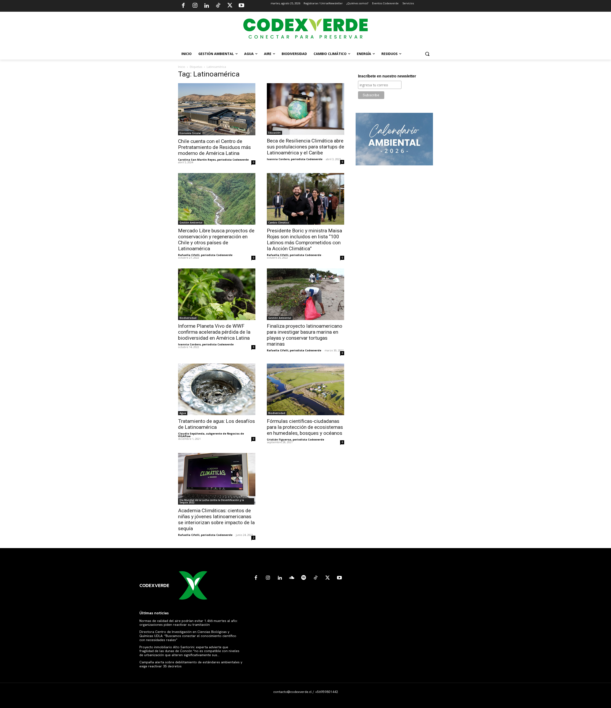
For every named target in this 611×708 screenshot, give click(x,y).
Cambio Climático (278, 222)
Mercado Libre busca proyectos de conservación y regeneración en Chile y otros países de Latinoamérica (216, 239)
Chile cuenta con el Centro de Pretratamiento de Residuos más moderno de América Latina (214, 147)
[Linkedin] (206, 6)
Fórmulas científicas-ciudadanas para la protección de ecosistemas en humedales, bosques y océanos (305, 427)
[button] (427, 54)
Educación (274, 132)
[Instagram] (195, 6)
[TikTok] (218, 6)
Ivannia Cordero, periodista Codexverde (294, 159)
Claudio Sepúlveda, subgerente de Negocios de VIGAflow (211, 435)
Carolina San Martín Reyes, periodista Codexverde (213, 159)
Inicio (181, 67)
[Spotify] (303, 578)
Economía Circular (190, 133)
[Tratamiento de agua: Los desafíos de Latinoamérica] (216, 389)
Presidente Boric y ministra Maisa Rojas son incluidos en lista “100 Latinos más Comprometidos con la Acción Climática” (304, 239)
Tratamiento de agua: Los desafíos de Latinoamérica (216, 424)
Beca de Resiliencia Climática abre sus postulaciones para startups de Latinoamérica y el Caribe (305, 147)
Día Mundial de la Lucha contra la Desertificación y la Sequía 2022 (211, 501)
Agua (182, 413)
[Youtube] (241, 6)
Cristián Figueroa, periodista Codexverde (295, 439)
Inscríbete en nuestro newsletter (387, 76)
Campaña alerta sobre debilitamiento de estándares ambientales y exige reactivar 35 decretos (190, 664)
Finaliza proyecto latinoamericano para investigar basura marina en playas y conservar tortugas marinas (304, 335)
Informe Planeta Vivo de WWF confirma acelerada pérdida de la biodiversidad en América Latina (214, 332)
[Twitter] (230, 6)
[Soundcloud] (291, 578)
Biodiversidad (187, 318)
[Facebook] (183, 6)
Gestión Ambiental (190, 222)
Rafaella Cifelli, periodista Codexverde (205, 255)
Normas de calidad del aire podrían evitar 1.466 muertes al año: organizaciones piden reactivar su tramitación (188, 623)
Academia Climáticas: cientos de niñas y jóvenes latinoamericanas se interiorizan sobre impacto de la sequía (216, 519)
